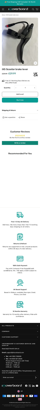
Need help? (5, 348)
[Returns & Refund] (20, 237)
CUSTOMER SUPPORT (10, 337)
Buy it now (20, 100)
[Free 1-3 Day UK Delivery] (20, 215)
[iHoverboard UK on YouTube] (37, 386)
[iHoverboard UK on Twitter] (30, 386)
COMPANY (6, 331)
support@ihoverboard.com (15, 352)
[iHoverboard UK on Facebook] (26, 386)
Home (3, 15)
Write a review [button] (19, 143)
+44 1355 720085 (15, 356)
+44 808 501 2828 (15, 359)
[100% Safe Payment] (20, 259)
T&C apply (19, 270)
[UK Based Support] (20, 283)
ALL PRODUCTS (8, 325)
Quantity (7, 88)
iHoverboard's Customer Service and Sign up (18, 344)
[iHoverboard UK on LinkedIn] (33, 386)
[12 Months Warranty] (20, 304)
